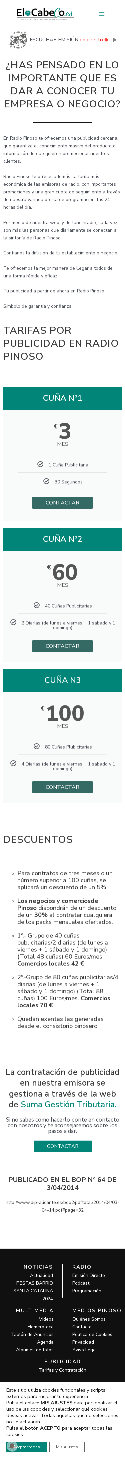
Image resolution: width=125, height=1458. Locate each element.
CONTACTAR (62, 502)
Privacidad (83, 1342)
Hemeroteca (41, 1327)
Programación (86, 1291)
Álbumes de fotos (35, 1350)
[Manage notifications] (12, 1446)
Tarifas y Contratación (62, 1370)
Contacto (82, 1327)
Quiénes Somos (89, 1319)
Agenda (45, 1342)
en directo (91, 39)
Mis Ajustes (67, 1447)
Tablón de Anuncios (32, 1334)
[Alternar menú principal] (101, 14)
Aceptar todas (26, 1447)
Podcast (80, 1283)
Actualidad (41, 1275)
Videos (46, 1319)
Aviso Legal (84, 1350)
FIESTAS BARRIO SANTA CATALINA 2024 (33, 1291)
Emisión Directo (88, 1275)
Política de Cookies (92, 1334)
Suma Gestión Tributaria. (68, 1104)
